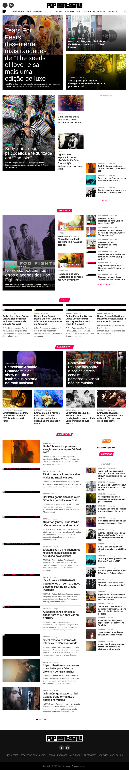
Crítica (49, 12)
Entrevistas (99, 12)
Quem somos (64, 18)
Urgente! (112, 12)
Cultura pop (83, 12)
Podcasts (69, 12)
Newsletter (18, 12)
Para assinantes (34, 12)
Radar (59, 12)
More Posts (41, 719)
